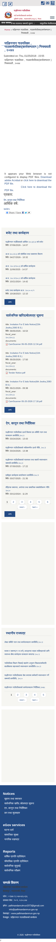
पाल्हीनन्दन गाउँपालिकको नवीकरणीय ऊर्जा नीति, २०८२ (26, 447)
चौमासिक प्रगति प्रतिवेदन (16, 861)
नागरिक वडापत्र (11, 839)
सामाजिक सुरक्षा (11, 834)
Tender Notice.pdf (17, 372)
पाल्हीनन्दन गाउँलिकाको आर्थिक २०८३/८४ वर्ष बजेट (24, 242)
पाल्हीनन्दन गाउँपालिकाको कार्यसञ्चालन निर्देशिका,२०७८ (24, 687)
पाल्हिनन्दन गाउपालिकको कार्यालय (24, 917)
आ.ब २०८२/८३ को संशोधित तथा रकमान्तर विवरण (24, 254)
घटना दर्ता (9, 829)
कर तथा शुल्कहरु (12, 812)
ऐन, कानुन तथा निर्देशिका (14, 200)
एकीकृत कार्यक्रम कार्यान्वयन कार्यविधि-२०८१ (22, 475)
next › (22, 507)
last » (34, 507)
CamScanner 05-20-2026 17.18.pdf (25, 401)
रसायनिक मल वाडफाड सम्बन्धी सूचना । (17, 23)
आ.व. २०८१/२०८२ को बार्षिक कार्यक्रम (20, 278)
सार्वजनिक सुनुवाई (12, 865)
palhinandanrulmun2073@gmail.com (26, 905)
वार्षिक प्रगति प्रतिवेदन (14, 856)
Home (7, 29)
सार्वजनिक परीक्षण (12, 870)
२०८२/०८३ (10, 337)
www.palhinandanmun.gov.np (25, 913)
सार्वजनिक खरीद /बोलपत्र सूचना (19, 803)
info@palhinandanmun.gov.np (23, 909)
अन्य (9, 302)
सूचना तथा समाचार (13, 798)
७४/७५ (7, 209)
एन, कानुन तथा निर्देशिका (15, 808)
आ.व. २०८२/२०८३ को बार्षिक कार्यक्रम (20, 266)
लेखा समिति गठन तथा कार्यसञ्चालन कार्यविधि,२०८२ (23, 642)
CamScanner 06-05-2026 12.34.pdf (25, 344)
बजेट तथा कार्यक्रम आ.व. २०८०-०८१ (20, 290)
